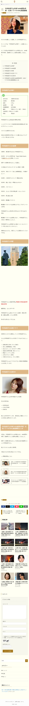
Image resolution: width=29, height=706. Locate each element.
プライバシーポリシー (9, 701)
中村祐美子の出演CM (10, 75)
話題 (4, 673)
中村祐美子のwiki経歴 (10, 68)
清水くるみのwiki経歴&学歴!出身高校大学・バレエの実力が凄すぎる (19, 472)
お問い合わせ (17, 701)
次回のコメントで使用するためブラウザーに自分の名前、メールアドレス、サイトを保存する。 (15, 637)
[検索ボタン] (1, 1)
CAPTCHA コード (6, 644)
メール (5, 626)
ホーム (22, 701)
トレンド (4, 12)
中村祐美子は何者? (9, 66)
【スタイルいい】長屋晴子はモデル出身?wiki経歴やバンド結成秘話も (18, 481)
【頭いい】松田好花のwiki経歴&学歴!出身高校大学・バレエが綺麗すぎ (18, 463)
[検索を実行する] (26, 660)
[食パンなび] (14, 1)
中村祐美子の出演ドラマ (11, 73)
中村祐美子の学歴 (9, 70)
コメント (5, 604)
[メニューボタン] (27, 1)
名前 (4, 621)
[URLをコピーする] (26, 506)
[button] (3, 506)
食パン (4, 676)
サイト (4, 631)
